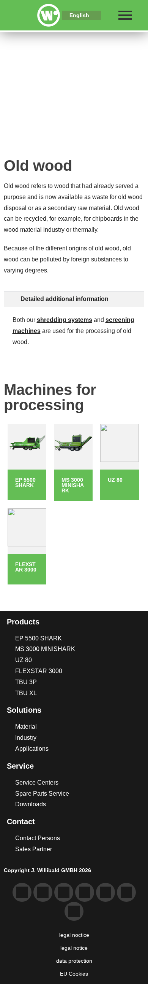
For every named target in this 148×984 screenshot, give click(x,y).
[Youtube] (84, 892)
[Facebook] (105, 892)
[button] (74, 299)
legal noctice (74, 935)
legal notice (74, 948)
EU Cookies (74, 974)
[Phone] (22, 892)
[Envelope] (42, 892)
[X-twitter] (74, 911)
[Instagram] (126, 892)
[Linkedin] (63, 892)
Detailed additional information (64, 299)
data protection (74, 961)
